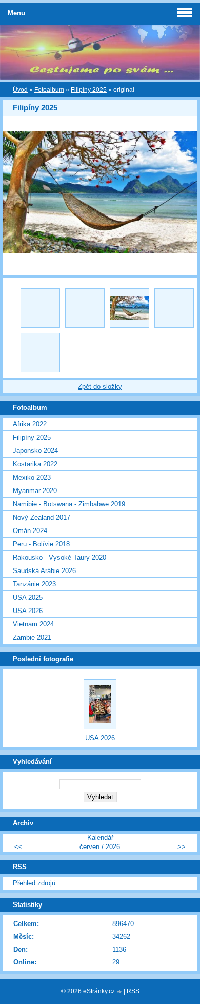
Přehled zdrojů (34, 883)
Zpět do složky (100, 386)
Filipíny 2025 (89, 90)
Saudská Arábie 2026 (44, 571)
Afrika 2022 (30, 424)
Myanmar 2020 (35, 491)
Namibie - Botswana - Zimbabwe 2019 (69, 504)
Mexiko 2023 (32, 477)
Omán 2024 (30, 531)
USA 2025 (28, 597)
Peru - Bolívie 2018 (41, 544)
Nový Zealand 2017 (41, 517)
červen (89, 847)
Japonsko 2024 (35, 451)
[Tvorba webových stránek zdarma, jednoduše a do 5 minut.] (120, 992)
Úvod (20, 90)
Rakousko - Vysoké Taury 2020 (59, 557)
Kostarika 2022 (35, 464)
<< (18, 847)
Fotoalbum (49, 90)
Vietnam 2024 (33, 624)
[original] (129, 308)
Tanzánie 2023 (34, 584)
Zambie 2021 (32, 637)
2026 (113, 847)
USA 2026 (28, 611)
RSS (133, 991)
